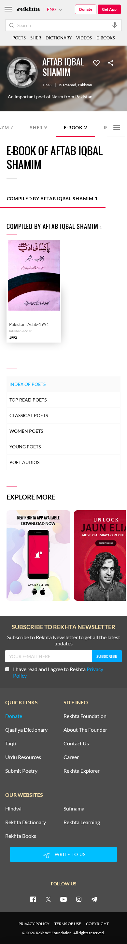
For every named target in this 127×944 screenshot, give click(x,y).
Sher (38, 127)
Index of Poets (27, 384)
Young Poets (25, 446)
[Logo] (28, 9)
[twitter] (48, 899)
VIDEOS (84, 37)
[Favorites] (96, 62)
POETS (19, 37)
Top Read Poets (28, 399)
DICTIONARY (59, 37)
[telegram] (94, 899)
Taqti (10, 743)
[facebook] (33, 899)
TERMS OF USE (67, 923)
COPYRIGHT (97, 923)
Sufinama (74, 808)
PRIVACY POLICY (34, 923)
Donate (85, 9)
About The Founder (85, 729)
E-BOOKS (105, 37)
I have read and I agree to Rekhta (58, 672)
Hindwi (13, 808)
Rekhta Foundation (85, 716)
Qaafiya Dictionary (26, 729)
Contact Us (76, 743)
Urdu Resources (23, 757)
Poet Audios (24, 462)
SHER (35, 37)
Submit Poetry (21, 770)
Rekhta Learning (82, 822)
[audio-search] (114, 25)
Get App (109, 9)
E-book (75, 127)
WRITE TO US (70, 854)
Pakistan (85, 85)
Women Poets (26, 431)
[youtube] (63, 899)
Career (71, 757)
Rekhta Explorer (82, 770)
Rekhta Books (20, 835)
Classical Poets (28, 415)
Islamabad (67, 85)
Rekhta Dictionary (25, 822)
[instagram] (79, 899)
